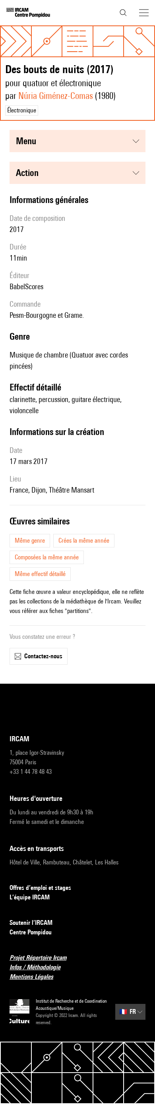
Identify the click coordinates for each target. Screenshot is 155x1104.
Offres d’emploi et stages (40, 887)
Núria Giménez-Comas (55, 95)
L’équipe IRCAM (30, 897)
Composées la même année (47, 557)
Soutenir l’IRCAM (31, 922)
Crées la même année (83, 540)
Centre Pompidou (31, 932)
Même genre (30, 540)
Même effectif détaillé (40, 574)
